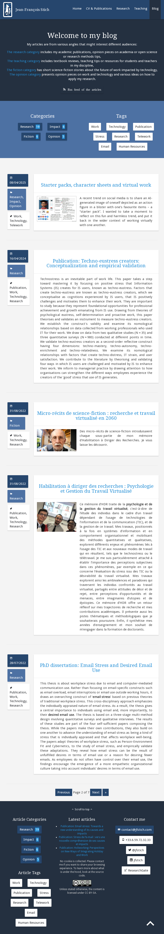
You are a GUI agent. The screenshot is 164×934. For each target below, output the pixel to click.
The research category (23, 52)
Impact (57, 127)
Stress (99, 136)
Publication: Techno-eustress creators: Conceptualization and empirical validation (96, 263)
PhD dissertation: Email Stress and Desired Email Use (96, 667)
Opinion (56, 136)
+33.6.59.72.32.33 (138, 840)
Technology (117, 127)
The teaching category (23, 61)
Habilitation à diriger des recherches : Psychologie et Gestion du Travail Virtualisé (96, 488)
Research (123, 8)
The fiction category (21, 70)
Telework (144, 136)
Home (77, 8)
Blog (155, 8)
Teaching (140, 8)
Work (95, 127)
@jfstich (137, 850)
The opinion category (25, 74)
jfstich (138, 860)
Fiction (31, 136)
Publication (143, 127)
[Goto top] (151, 924)
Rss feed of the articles (84, 89)
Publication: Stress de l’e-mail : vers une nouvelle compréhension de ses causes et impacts (82, 841)
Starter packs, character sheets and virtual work (96, 185)
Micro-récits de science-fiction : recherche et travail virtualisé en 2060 (96, 415)
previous (63, 792)
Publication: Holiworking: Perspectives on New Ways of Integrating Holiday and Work (82, 851)
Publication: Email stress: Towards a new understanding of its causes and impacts (81, 830)
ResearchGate (137, 870)
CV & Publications (99, 8)
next (96, 792)
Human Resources (132, 146)
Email (105, 146)
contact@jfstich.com (136, 830)
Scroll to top (82, 809)
